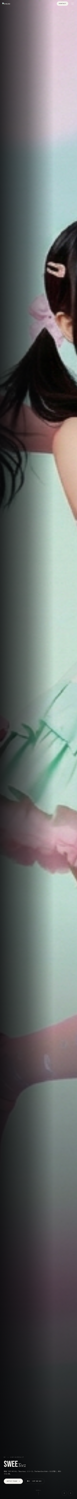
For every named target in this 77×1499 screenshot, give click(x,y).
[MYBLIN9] (6, 4)
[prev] (64, 1493)
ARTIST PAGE (12, 1481)
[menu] (72, 3)
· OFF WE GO (34, 1481)
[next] (70, 1493)
